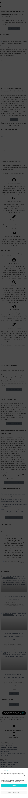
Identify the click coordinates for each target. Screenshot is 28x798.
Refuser (14, 789)
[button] (26, 770)
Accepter (14, 785)
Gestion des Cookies (8, 795)
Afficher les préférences (14, 792)
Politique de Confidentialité (18, 795)
